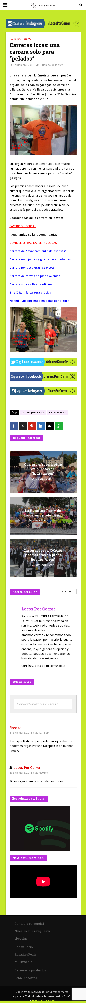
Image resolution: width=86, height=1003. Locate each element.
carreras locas (57, 412)
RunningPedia (26, 954)
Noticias (21, 938)
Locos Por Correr (27, 767)
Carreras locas (20, 39)
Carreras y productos (30, 970)
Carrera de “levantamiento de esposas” (38, 251)
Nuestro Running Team (32, 931)
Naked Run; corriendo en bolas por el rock (39, 301)
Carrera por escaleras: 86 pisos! (32, 267)
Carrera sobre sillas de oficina (31, 284)
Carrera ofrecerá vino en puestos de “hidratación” (43, 469)
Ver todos (67, 591)
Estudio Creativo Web (44, 1000)
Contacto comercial (29, 924)
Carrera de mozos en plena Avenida (35, 276)
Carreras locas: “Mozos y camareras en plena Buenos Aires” (43, 555)
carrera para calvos (33, 412)
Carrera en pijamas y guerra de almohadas (40, 259)
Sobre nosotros (26, 978)
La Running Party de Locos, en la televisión (43, 512)
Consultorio (24, 947)
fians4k (15, 727)
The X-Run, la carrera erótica (30, 292)
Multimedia (23, 962)
